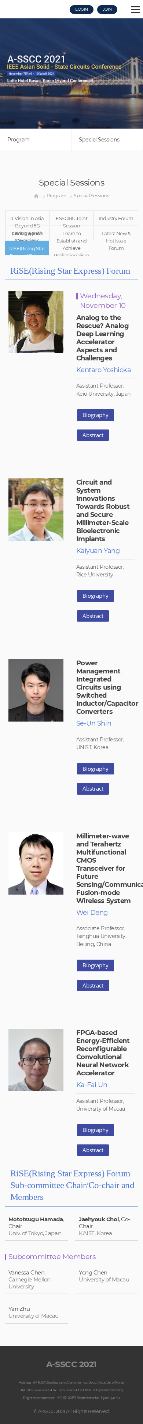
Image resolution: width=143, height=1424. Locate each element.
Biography (95, 414)
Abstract (92, 435)
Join (107, 9)
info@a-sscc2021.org (107, 1390)
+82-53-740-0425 (38, 1390)
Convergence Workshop (27, 235)
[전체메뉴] (135, 11)
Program (18, 139)
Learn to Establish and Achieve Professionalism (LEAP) (71, 235)
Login (81, 9)
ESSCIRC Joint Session (71, 220)
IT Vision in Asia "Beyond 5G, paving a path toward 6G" (27, 220)
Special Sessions (99, 139)
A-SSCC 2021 (71, 1364)
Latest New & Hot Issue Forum (116, 235)
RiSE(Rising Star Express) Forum (27, 250)
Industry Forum (116, 218)
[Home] (36, 195)
